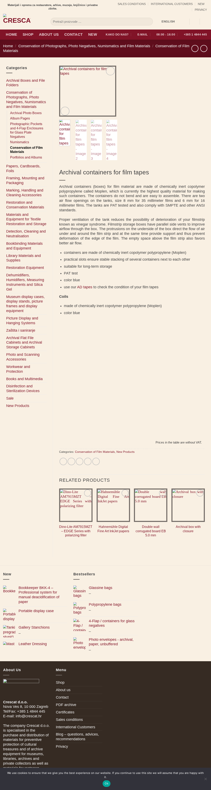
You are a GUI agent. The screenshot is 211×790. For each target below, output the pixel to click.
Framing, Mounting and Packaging (25, 180)
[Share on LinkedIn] (96, 461)
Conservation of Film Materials (26, 150)
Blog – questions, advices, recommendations (77, 736)
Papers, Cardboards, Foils (23, 168)
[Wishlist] (184, 21)
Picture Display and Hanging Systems (22, 320)
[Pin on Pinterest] (87, 461)
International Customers (172, 4)
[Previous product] (203, 48)
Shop (28, 34)
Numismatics (19, 142)
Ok (106, 783)
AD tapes (84, 287)
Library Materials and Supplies (23, 258)
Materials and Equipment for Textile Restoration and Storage (26, 219)
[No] (205, 780)
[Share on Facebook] (63, 461)
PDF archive (66, 705)
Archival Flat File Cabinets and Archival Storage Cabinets (24, 342)
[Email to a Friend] (79, 461)
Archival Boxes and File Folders (25, 82)
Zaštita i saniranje (20, 330)
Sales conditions (132, 4)
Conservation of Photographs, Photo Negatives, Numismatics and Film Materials (84, 46)
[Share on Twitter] (71, 461)
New (201, 4)
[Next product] (194, 48)
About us (49, 34)
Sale (10, 398)
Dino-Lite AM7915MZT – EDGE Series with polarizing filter (75, 531)
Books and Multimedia (24, 379)
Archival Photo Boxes (26, 113)
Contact (73, 34)
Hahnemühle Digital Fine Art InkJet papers (113, 529)
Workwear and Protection (18, 369)
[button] (194, 21)
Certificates (65, 712)
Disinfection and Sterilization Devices (23, 388)
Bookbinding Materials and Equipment (24, 245)
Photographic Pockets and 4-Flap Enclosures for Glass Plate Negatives (26, 130)
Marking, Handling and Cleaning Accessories (24, 192)
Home (11, 34)
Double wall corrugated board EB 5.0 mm (151, 531)
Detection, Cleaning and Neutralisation (26, 233)
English (168, 21)
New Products (17, 406)
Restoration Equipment (25, 268)
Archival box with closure (188, 529)
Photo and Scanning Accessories (23, 356)
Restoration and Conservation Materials (25, 204)
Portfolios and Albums (26, 157)
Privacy (201, 9)
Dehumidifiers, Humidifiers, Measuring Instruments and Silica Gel (25, 282)
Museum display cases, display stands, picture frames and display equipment (25, 304)
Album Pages (20, 118)
